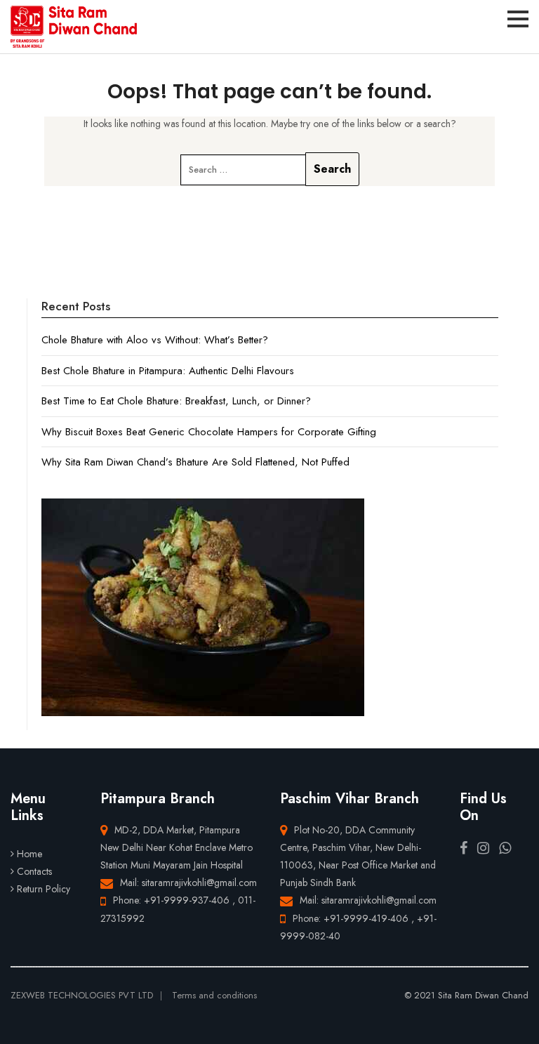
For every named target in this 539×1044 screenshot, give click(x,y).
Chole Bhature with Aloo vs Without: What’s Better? (154, 340)
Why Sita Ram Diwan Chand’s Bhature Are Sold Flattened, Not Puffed (195, 462)
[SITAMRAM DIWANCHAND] (74, 27)
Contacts (34, 871)
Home (29, 854)
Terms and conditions (214, 995)
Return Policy (43, 889)
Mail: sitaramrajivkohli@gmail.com (188, 882)
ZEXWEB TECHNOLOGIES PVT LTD (82, 995)
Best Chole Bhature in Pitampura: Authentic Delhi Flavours (167, 370)
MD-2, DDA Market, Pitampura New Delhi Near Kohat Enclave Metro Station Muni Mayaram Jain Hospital (176, 847)
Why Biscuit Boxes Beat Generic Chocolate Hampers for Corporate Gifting (208, 432)
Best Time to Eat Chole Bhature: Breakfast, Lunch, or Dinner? (176, 401)
